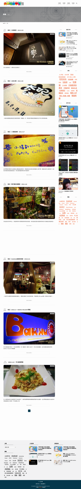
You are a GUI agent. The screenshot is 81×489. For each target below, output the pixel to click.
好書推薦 (70, 79)
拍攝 (71, 217)
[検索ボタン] (76, 3)
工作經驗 (64, 85)
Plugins (66, 204)
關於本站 (37, 483)
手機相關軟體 (66, 217)
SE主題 (74, 204)
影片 (67, 215)
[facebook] (39, 481)
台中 (60, 213)
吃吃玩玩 (62, 79)
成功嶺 (71, 215)
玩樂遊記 (62, 90)
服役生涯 (74, 88)
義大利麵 (74, 221)
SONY (62, 207)
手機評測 (67, 88)
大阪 (76, 213)
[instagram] (40, 481)
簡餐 (66, 221)
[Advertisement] (29, 242)
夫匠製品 (62, 215)
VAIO (75, 207)
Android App (21, 456)
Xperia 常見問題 (13, 464)
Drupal (63, 203)
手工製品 (21, 469)
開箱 (62, 223)
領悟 (70, 223)
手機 (62, 217)
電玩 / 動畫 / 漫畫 (64, 96)
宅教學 (65, 82)
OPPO (67, 203)
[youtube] (42, 481)
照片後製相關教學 (70, 219)
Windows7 (61, 209)
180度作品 (62, 201)
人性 (17, 464)
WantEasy (40, 487)
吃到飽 (68, 213)
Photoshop (61, 204)
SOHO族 (67, 74)
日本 (74, 217)
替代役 (20, 471)
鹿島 (74, 223)
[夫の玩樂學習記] (13, 3)
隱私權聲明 (43, 483)
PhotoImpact (72, 203)
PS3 (70, 204)
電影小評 (73, 93)
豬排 (12, 475)
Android (69, 201)
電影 (66, 223)
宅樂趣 (70, 82)
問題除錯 (72, 213)
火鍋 (64, 219)
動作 (20, 464)
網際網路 (67, 93)
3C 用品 (61, 74)
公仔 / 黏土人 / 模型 (71, 76)
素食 (69, 221)
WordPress (67, 209)
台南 (64, 213)
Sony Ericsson (69, 207)
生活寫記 (68, 90)
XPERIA (74, 209)
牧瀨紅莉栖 (18, 473)
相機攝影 (73, 90)
